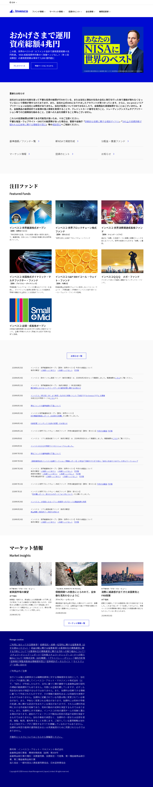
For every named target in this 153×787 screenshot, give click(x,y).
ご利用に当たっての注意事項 (23, 644)
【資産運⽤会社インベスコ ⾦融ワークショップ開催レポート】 (84, 461)
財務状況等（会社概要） (36, 657)
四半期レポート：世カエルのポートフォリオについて (52, 494)
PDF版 (76, 370)
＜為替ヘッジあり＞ (48, 370)
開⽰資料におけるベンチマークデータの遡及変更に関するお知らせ (56, 388)
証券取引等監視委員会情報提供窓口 (28, 661)
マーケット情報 (56, 11)
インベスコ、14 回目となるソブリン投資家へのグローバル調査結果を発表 (58, 501)
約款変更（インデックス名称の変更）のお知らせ (49, 423)
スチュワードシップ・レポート (25, 654)
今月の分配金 (102, 431)
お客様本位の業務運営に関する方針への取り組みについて (56, 651)
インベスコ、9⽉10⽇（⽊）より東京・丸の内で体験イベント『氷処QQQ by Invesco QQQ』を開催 (68, 395)
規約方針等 (79, 657)
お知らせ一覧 (76, 355)
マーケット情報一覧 (76, 623)
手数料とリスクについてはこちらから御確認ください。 (36, 736)
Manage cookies (17, 639)
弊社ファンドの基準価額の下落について (46, 405)
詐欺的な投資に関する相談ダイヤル (102, 121)
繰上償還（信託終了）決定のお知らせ (45, 512)
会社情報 (89, 11)
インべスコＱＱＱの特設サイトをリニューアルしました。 (52, 446)
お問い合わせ (20, 664)
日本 (13, 2)
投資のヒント (74, 11)
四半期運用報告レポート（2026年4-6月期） (47, 416)
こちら (117, 378)
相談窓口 (56, 124)
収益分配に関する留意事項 (44, 647)
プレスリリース (19, 66)
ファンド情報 (38, 11)
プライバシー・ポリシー (61, 657)
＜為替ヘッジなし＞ (65, 370)
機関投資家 (104, 11)
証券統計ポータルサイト (59, 661)
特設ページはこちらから (44, 66)
